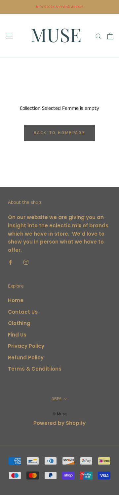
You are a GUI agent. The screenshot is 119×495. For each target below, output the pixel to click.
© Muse (60, 414)
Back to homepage (60, 133)
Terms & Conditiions (34, 368)
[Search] (98, 36)
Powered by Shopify (59, 423)
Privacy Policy (26, 345)
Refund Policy (26, 357)
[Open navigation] (9, 36)
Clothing (19, 323)
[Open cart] (110, 36)
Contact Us (23, 311)
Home (15, 300)
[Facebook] (10, 262)
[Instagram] (25, 262)
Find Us (17, 334)
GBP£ (56, 399)
